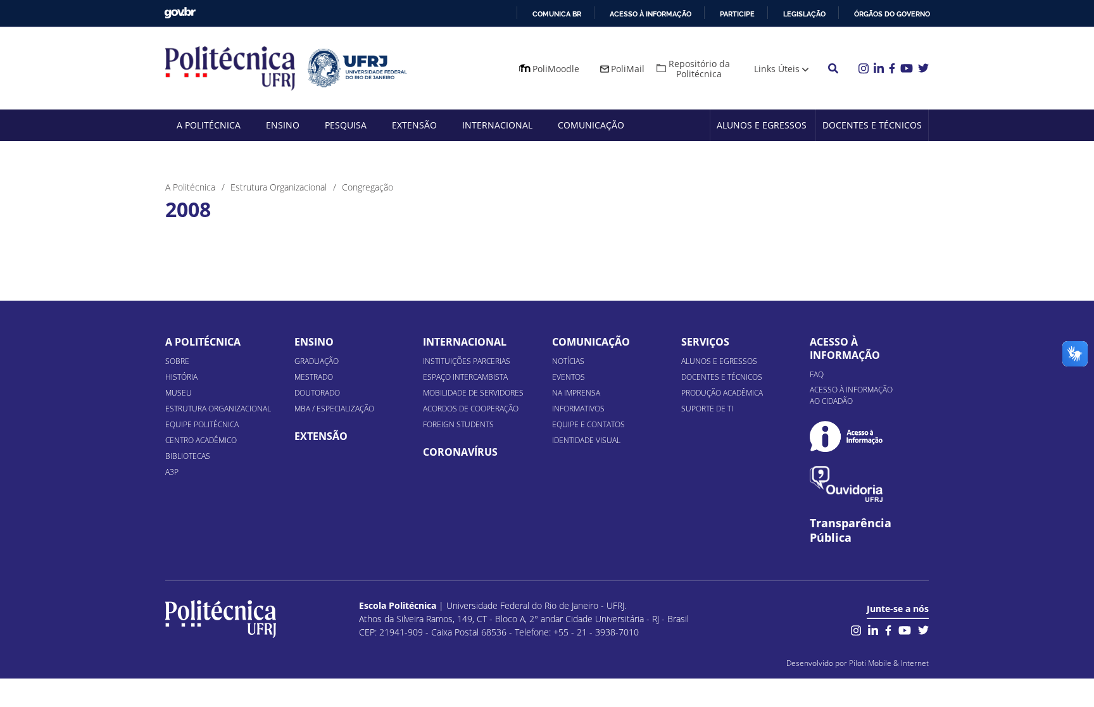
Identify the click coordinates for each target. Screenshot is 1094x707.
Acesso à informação (650, 13)
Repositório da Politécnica (699, 69)
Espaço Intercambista (465, 377)
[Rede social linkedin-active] (873, 628)
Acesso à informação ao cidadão (851, 395)
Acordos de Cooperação (471, 408)
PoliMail (627, 69)
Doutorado (317, 392)
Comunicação (591, 125)
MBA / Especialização (334, 408)
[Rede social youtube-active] (904, 628)
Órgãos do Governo (892, 13)
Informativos (578, 408)
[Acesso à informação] (846, 436)
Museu (178, 392)
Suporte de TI (707, 408)
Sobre (177, 361)
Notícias (568, 361)
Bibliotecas (187, 456)
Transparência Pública (850, 530)
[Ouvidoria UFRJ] (846, 484)
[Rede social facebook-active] (888, 628)
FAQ (817, 374)
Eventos (568, 377)
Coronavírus (460, 452)
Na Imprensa (576, 392)
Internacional (497, 125)
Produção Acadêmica (722, 392)
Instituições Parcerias (466, 361)
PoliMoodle (555, 69)
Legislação (804, 13)
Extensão (414, 125)
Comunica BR (556, 13)
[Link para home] (220, 619)
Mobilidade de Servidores (473, 392)
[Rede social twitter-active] (923, 628)
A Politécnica (209, 125)
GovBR (180, 13)
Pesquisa (346, 125)
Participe (737, 13)
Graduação (316, 361)
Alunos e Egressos (762, 125)
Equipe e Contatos (588, 424)
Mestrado (313, 377)
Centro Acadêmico (201, 440)
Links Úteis (777, 69)
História (181, 377)
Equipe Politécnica (202, 424)
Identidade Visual (586, 440)
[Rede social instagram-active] (856, 628)
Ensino (282, 125)
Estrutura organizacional (218, 408)
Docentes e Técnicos (872, 125)
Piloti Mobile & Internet (889, 663)
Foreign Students (458, 424)
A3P (172, 471)
